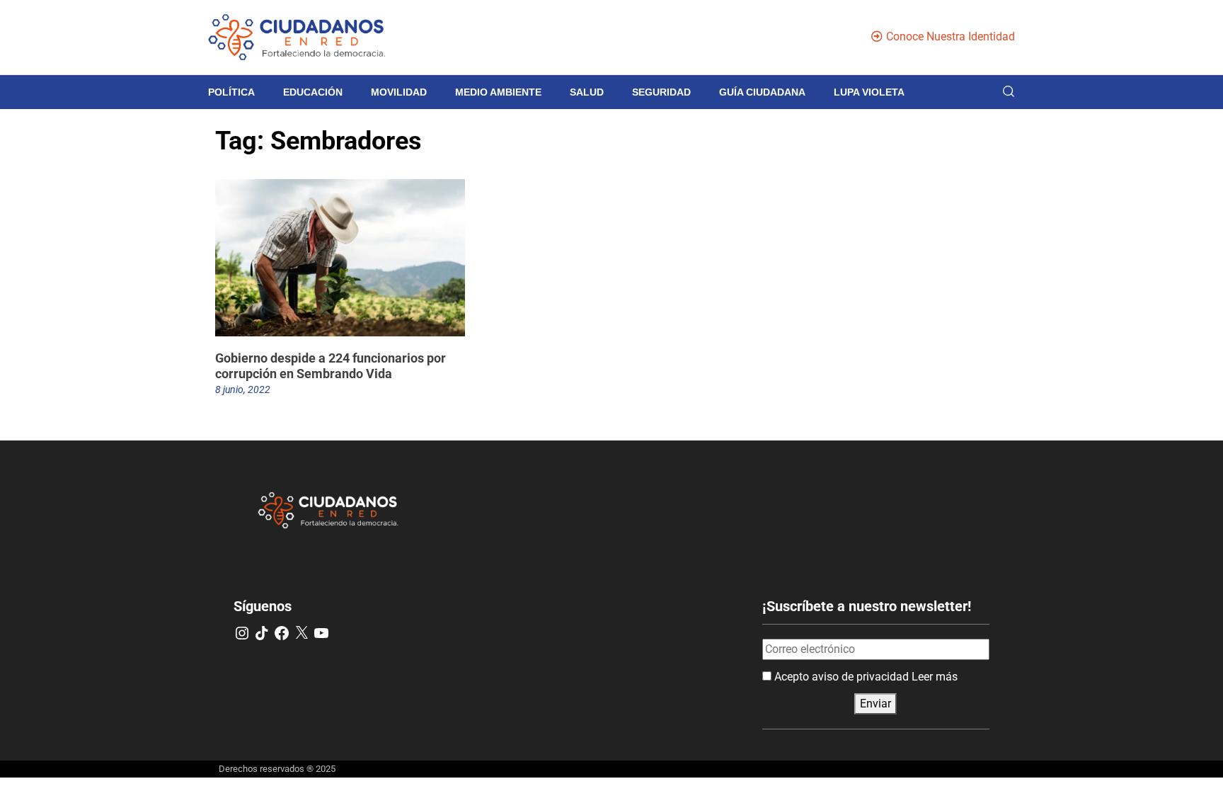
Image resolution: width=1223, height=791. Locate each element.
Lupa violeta (869, 92)
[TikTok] (261, 633)
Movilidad (399, 92)
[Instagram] (242, 633)
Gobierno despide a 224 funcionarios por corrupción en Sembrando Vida (330, 366)
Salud (587, 92)
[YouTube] (321, 633)
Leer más (935, 676)
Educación (313, 92)
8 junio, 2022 (242, 389)
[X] (301, 633)
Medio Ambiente (498, 92)
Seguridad (661, 92)
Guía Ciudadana (762, 92)
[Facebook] (281, 633)
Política (231, 92)
